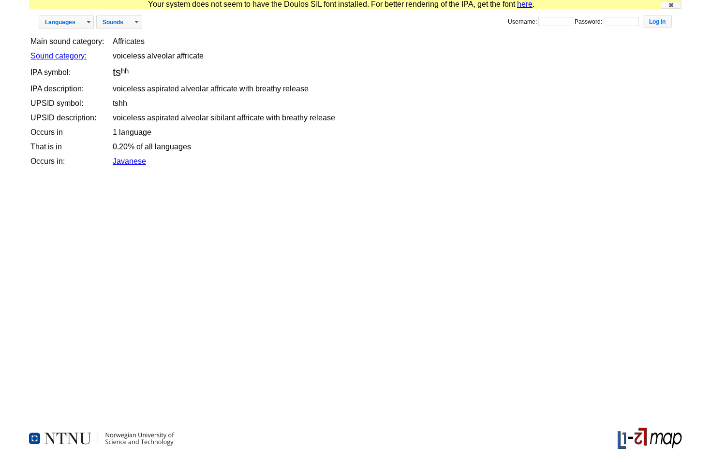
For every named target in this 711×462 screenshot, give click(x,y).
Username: (523, 21)
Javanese (129, 161)
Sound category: (58, 56)
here (525, 4)
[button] (671, 5)
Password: (589, 21)
